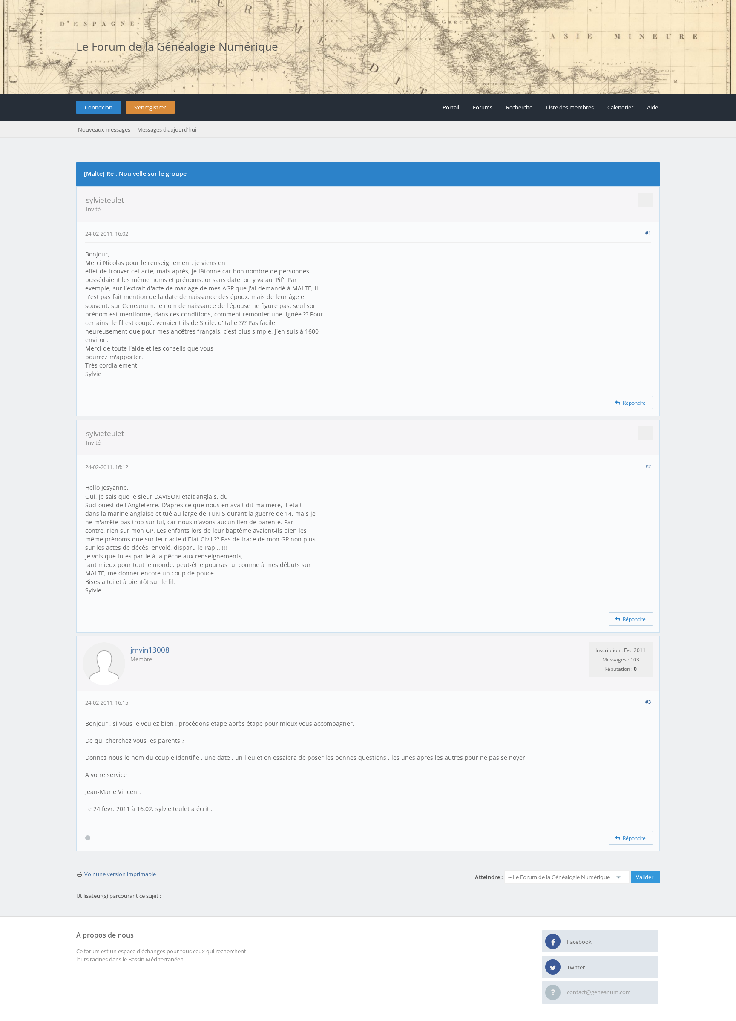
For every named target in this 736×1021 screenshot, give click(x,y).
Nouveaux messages (104, 129)
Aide (652, 107)
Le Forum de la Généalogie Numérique (177, 46)
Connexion (98, 107)
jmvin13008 (150, 650)
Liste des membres (570, 107)
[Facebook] (553, 942)
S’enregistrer (150, 107)
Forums (482, 107)
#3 (648, 702)
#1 (648, 233)
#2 (648, 466)
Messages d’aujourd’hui (166, 129)
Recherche (519, 107)
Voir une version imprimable (120, 874)
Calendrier (620, 107)
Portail (451, 107)
